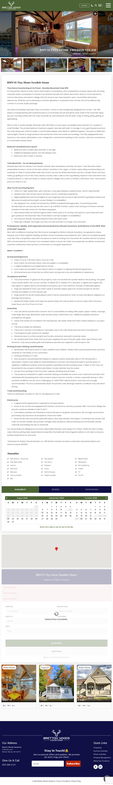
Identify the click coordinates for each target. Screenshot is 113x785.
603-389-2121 (9, 764)
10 (61, 510)
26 (22, 519)
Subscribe (73, 763)
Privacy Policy (76, 781)
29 (36, 519)
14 (47, 513)
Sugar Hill (45, 667)
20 (42, 516)
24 (13, 519)
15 (52, 513)
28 (32, 519)
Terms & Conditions (63, 781)
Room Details (91, 489)
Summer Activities (100, 751)
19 (70, 513)
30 (8, 522)
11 (76, 513)
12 (81, 513)
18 (66, 513)
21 (47, 516)
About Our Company (101, 761)
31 (13, 522)
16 (56, 513)
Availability (20, 489)
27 (27, 519)
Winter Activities (99, 754)
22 (52, 516)
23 (8, 519)
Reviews (55, 489)
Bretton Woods (9, 667)
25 (18, 519)
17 (61, 513)
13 (42, 513)
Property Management (102, 757)
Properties (97, 747)
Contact (84, 5)
